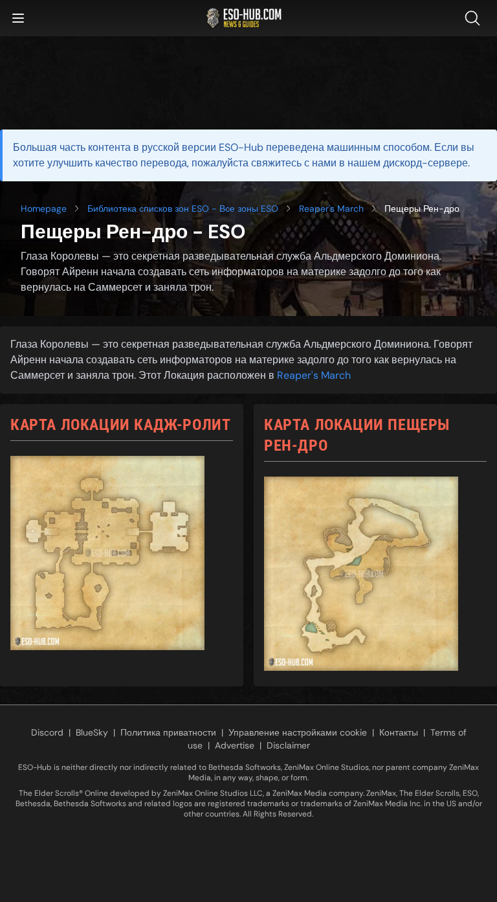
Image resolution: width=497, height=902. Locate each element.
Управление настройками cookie (297, 732)
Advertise (234, 745)
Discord (47, 732)
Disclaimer (288, 745)
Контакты (398, 732)
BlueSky (92, 732)
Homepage (44, 208)
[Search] (475, 18)
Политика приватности (168, 732)
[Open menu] (18, 18)
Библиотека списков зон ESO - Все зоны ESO (182, 208)
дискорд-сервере (425, 163)
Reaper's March (331, 208)
